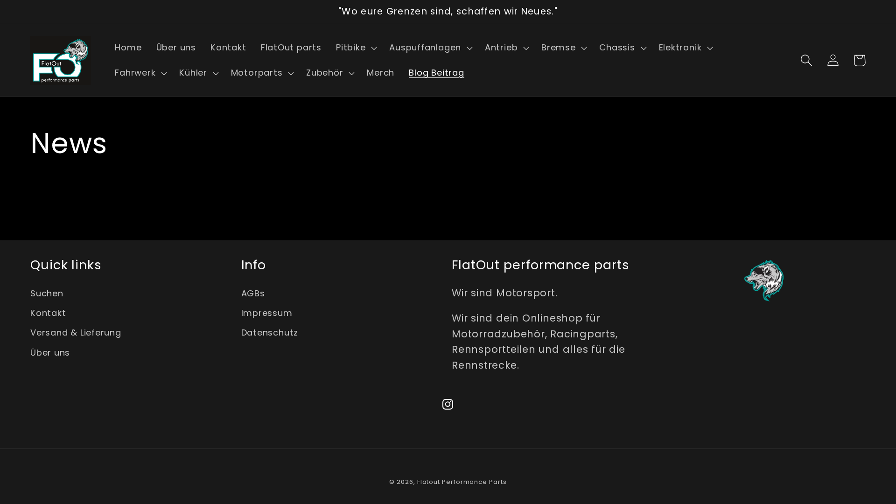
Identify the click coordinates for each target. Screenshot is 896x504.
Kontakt (48, 313)
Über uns (50, 352)
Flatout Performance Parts (462, 481)
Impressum (267, 313)
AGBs (253, 293)
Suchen (46, 293)
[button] (355, 48)
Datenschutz (270, 332)
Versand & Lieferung (75, 332)
